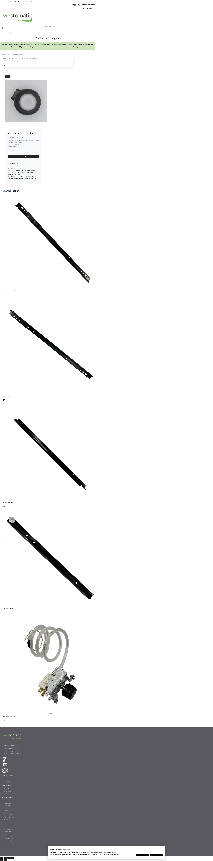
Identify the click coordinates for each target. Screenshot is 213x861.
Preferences (128, 855)
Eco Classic (31, 170)
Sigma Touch (18, 54)
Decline (142, 855)
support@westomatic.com (83, 5)
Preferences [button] (68, 856)
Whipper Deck (16, 174)
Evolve (9, 172)
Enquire (24, 156)
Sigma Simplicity (28, 172)
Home (3, 54)
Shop (7, 54)
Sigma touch (24, 178)
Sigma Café (19, 172)
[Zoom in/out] (1, 858)
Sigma (12, 54)
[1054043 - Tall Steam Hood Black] (26, 121)
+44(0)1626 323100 (90, 8)
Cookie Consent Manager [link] (56, 849)
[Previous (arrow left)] (1, 860)
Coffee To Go (24, 170)
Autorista (17, 170)
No (29, 176)
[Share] (9, 858)
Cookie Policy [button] (102, 854)
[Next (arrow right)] (5, 860)
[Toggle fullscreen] (5, 858)
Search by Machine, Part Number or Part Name (20, 58)
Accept (156, 855)
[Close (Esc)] (12, 858)
